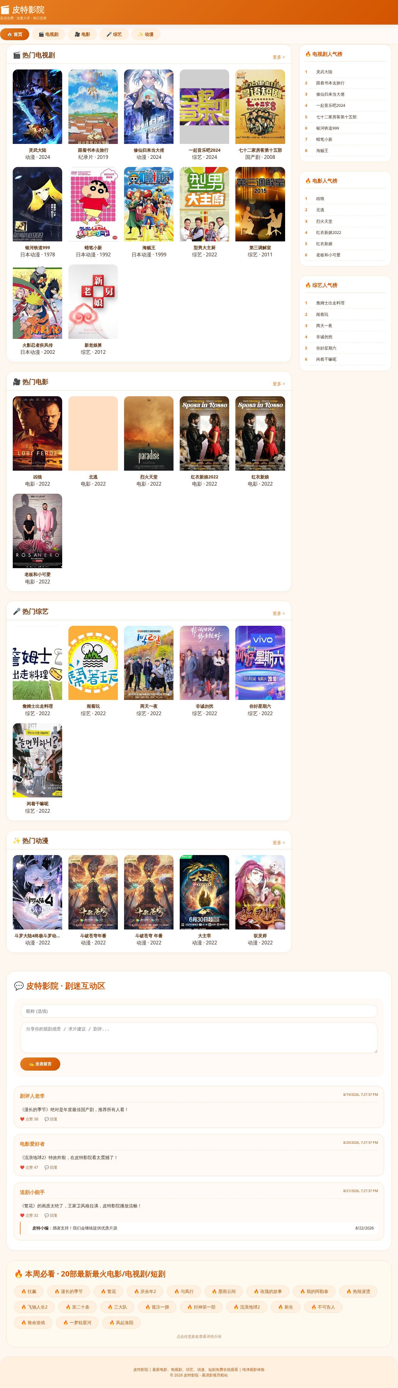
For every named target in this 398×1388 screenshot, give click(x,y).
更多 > (279, 57)
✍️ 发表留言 (40, 1064)
